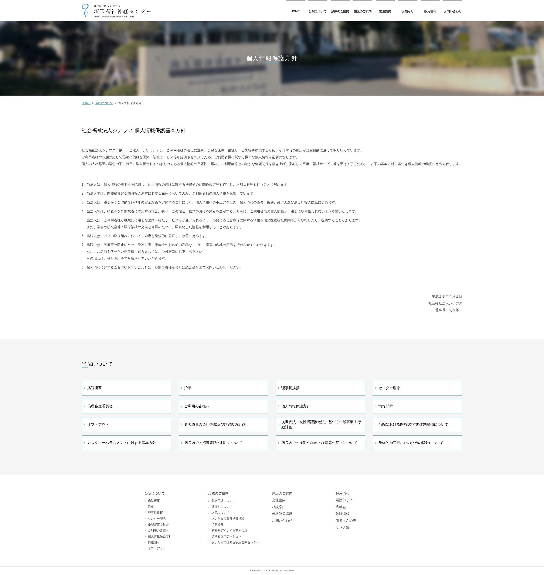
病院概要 (94, 388)
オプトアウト (98, 424)
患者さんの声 (346, 520)
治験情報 (342, 514)
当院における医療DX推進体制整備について (413, 424)
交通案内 (385, 11)
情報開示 (385, 406)
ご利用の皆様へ (197, 406)
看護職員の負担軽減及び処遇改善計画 (215, 424)
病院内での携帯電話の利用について (213, 443)
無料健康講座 (282, 514)
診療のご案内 (340, 11)
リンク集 (342, 527)
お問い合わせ (453, 11)
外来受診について (223, 500)
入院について (221, 512)
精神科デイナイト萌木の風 (229, 530)
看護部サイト (346, 500)
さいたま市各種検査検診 (228, 518)
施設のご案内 (363, 11)
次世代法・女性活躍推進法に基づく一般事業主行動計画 (321, 424)
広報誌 (341, 507)
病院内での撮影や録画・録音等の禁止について (319, 443)
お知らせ (408, 11)
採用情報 (430, 11)
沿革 (187, 388)
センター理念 (389, 388)
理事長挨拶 (290, 388)
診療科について (222, 506)
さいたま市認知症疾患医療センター (235, 542)
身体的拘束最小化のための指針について (410, 443)
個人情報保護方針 (295, 406)
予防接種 (218, 524)
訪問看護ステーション (226, 536)
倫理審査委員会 (100, 406)
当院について (318, 11)
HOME (295, 11)
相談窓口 (279, 507)
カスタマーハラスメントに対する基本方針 (121, 443)
